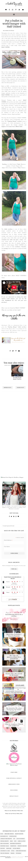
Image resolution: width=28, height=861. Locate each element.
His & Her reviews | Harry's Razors (14, 635)
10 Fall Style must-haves (17, 378)
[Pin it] (16, 351)
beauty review (19, 833)
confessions (12, 836)
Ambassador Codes (14, 784)
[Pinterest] (13, 516)
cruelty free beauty (6, 838)
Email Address (8, 540)
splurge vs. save (5, 850)
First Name (7, 546)
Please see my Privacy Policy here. (14, 813)
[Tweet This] (13, 351)
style (12, 30)
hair (11, 841)
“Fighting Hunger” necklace (14, 121)
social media (16, 848)
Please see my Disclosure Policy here (14, 810)
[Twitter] (11, 516)
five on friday (21, 838)
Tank (18, 164)
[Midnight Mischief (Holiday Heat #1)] (3, 588)
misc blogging (5, 843)
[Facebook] (9, 516)
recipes (3, 848)
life (15, 841)
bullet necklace (8, 229)
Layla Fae (15, 593)
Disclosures (14, 790)
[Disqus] (14, 413)
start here (14, 772)
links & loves (21, 841)
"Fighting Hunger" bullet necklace (17, 327)
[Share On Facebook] (10, 351)
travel (12, 853)
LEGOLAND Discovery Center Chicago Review (14, 691)
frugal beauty (5, 841)
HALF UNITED (6, 47)
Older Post (20, 387)
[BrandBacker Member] (14, 751)
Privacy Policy (14, 796)
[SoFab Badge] (14, 765)
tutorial (18, 853)
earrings (6, 248)
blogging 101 (4, 836)
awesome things (9, 833)
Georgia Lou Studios (17, 857)
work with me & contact (14, 778)
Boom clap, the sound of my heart (14, 674)
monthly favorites (15, 843)
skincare (8, 848)
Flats (19, 167)
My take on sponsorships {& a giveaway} (14, 657)
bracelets (23, 246)
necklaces (17, 246)
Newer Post (7, 387)
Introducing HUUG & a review (14, 615)
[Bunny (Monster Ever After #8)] (3, 593)
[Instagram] (16, 516)
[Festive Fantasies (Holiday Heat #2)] (3, 582)
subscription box (21, 850)
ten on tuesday (5, 853)
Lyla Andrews (14, 584)
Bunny (8, 592)
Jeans (3, 167)
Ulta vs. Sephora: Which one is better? (14, 725)
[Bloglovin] (18, 516)
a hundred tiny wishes (17, 856)
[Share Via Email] (19, 351)
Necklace (4, 164)
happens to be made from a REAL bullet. (12, 126)
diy (14, 838)
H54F (2, 833)
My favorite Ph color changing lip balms (14, 709)
